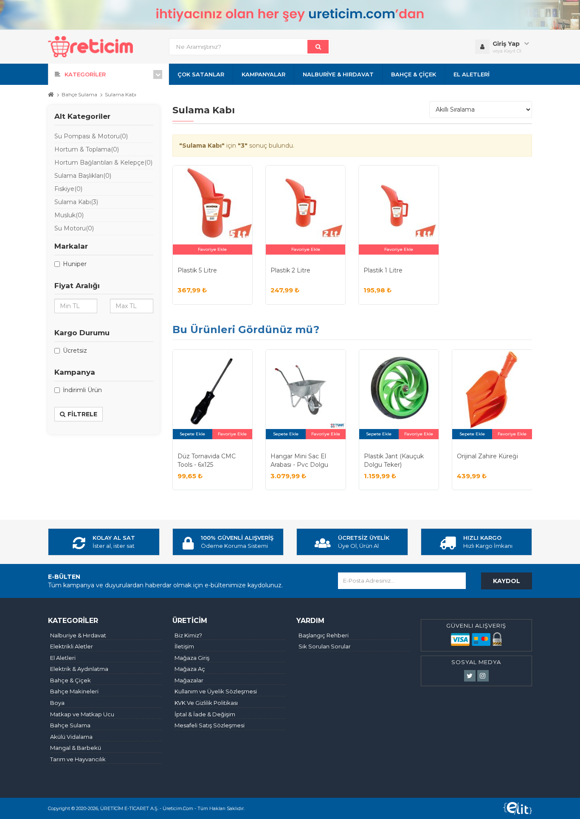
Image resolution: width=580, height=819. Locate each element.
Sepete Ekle (192, 434)
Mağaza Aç (190, 668)
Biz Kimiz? (188, 635)
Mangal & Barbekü (75, 747)
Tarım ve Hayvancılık (78, 759)
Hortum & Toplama (86, 149)
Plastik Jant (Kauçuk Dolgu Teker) (394, 460)
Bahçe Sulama (79, 95)
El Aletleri (63, 657)
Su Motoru (74, 228)
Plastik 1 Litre (383, 270)
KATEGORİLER (85, 74)
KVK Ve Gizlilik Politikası (206, 702)
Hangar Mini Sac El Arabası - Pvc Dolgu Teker (299, 464)
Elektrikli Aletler (71, 646)
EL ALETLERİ (471, 74)
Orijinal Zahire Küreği (487, 456)
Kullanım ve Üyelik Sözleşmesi (216, 691)
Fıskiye (68, 189)
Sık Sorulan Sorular (324, 646)
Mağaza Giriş (192, 657)
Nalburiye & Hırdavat (78, 635)
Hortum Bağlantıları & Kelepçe (103, 162)
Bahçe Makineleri (74, 691)
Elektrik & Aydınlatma (79, 668)
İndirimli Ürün (82, 390)
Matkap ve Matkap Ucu (82, 714)
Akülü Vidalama (71, 736)
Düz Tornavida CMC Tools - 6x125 (206, 460)
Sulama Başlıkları (82, 176)
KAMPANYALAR (263, 74)
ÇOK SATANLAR (200, 74)
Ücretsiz (75, 350)
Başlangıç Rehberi (323, 635)
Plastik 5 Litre (197, 270)
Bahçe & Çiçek (70, 680)
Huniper (75, 264)
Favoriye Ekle (212, 249)
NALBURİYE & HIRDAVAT (338, 74)
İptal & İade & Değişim (205, 714)
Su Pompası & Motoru (91, 136)
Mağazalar (189, 680)
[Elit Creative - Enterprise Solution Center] (517, 808)
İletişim (184, 646)
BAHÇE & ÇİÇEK (413, 74)
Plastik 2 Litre (290, 270)
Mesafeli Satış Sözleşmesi (210, 725)
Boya (57, 702)
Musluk (69, 215)
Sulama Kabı (120, 95)
